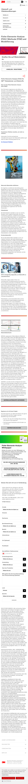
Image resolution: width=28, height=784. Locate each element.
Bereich (4, 529)
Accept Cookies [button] (20, 778)
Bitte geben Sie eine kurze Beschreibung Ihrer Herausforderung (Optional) (13, 574)
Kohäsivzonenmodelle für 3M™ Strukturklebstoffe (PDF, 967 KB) (14, 469)
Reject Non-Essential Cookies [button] (8, 778)
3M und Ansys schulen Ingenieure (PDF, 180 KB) (14, 463)
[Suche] (22, 2)
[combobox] (3, 553)
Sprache (4, 593)
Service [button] (4, 752)
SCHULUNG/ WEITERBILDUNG (7, 26)
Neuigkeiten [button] (6, 744)
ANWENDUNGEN (7, 23)
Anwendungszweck (7, 556)
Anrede (4, 507)
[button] (6, 781)
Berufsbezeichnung (7, 523)
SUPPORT (5, 29)
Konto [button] (24, 5)
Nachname (5, 518)
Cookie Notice (5, 774)
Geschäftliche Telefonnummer (10, 551)
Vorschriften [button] (6, 748)
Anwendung (5, 562)
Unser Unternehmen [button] (8, 740)
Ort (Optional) (6, 540)
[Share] (24, 76)
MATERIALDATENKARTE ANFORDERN (14, 400)
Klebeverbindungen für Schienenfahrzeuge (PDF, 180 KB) (14, 475)
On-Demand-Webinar (7, 142)
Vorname (4, 512)
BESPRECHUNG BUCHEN (14, 428)
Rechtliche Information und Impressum (15, 760)
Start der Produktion (7, 568)
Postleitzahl (5, 545)
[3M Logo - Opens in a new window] (3, 2)
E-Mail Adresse (6, 501)
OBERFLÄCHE (6, 20)
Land (3, 588)
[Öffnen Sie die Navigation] (26, 1)
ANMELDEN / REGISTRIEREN (14, 69)
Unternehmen (5, 535)
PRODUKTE (5, 18)
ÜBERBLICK (5, 15)
